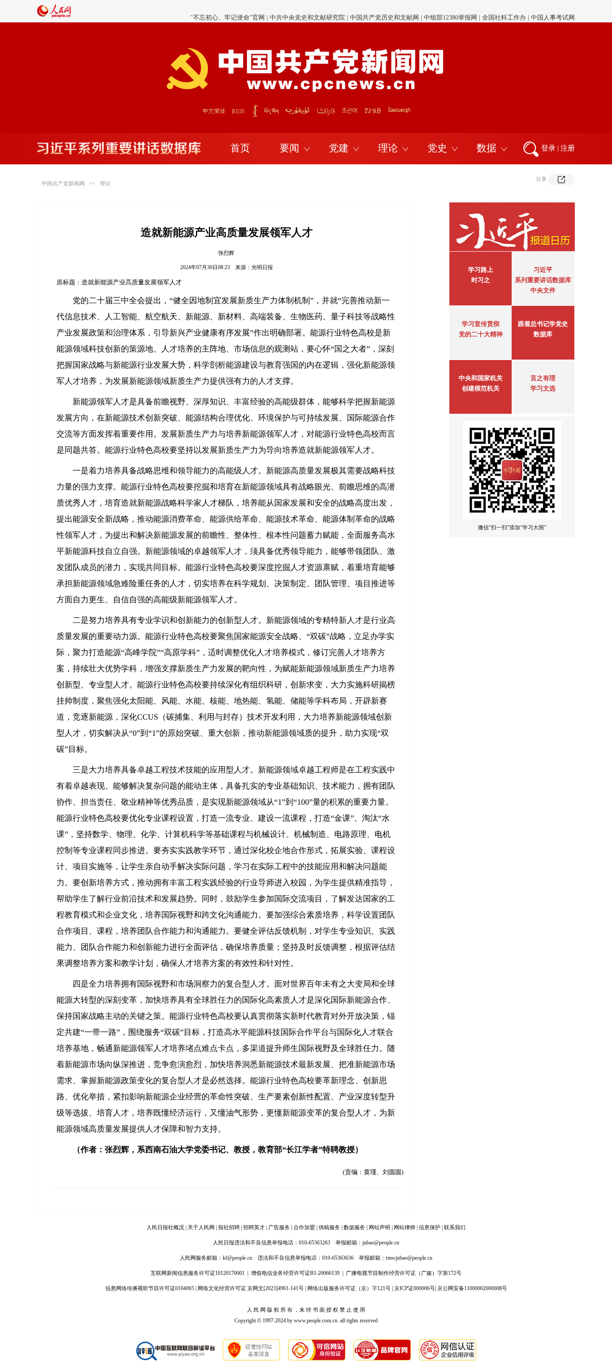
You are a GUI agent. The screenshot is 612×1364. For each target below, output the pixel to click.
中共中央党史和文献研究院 (307, 11)
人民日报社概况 (165, 1227)
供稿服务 (329, 1227)
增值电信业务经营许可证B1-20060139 (295, 1273)
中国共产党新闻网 (63, 183)
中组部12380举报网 (450, 11)
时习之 (480, 280)
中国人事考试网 (553, 11)
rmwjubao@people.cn (409, 1258)
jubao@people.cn (380, 1243)
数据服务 (354, 1227)
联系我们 (454, 1227)
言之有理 (543, 378)
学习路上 (480, 269)
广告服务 (279, 1227)
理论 (388, 148)
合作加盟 (304, 1227)
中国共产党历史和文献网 (384, 11)
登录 (548, 148)
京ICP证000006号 (414, 1288)
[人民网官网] (54, 16)
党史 (437, 148)
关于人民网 (201, 1227)
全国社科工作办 (504, 11)
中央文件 (543, 290)
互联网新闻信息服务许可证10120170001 (198, 1273)
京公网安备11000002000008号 (472, 1288)
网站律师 (404, 1227)
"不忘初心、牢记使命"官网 (227, 11)
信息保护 (429, 1227)
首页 (240, 148)
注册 (567, 148)
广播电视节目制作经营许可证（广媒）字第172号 (403, 1273)
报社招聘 (229, 1227)
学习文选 (543, 388)
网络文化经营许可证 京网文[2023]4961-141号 (251, 1288)
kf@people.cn (237, 1258)
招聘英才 (254, 1227)
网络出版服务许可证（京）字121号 (349, 1288)
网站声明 (379, 1227)
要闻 (289, 148)
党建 (339, 148)
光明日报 (262, 267)
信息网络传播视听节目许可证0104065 (149, 1288)
